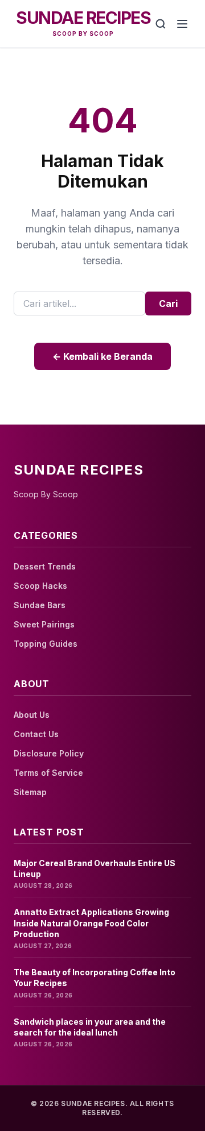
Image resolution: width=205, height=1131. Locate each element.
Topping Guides (45, 643)
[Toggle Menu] (182, 24)
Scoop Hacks (40, 586)
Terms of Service (48, 772)
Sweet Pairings (44, 624)
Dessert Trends (45, 566)
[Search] (161, 24)
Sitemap (30, 792)
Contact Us (36, 734)
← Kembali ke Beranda (102, 356)
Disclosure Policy (49, 753)
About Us (32, 715)
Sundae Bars (39, 605)
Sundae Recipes (83, 17)
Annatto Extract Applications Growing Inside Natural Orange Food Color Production (91, 923)
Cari (168, 303)
